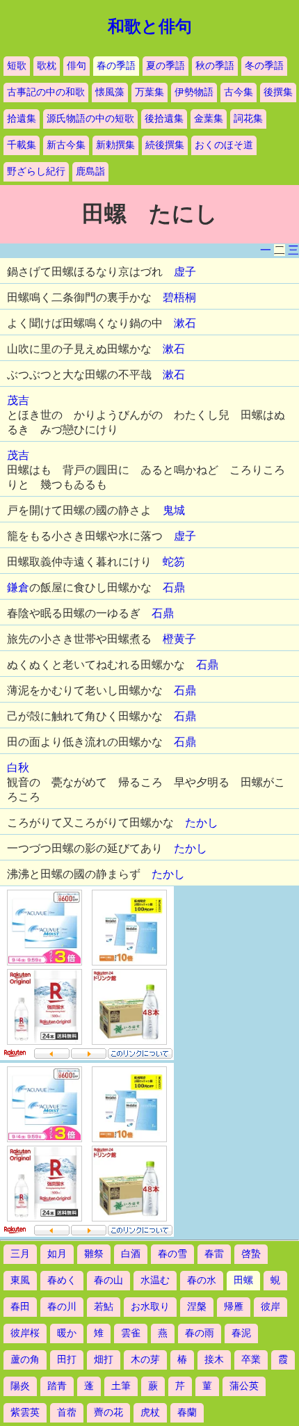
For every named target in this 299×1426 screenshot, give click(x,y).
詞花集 (248, 118)
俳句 (76, 66)
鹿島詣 (90, 171)
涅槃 (197, 1306)
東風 (20, 1280)
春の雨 (199, 1333)
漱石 (185, 323)
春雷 (214, 1254)
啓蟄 (251, 1254)
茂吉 (18, 400)
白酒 (130, 1254)
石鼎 (174, 587)
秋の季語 (214, 66)
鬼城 (174, 510)
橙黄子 (179, 639)
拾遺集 (21, 118)
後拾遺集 (164, 118)
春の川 (61, 1306)
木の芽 (145, 1359)
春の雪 (172, 1254)
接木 (214, 1359)
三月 (20, 1254)
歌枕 (46, 66)
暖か (66, 1333)
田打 (66, 1359)
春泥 (241, 1333)
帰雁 (233, 1306)
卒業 (251, 1359)
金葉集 (208, 118)
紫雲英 (25, 1412)
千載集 (21, 145)
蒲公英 (244, 1386)
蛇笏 (174, 562)
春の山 (108, 1280)
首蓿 (66, 1412)
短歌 (16, 66)
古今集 (238, 92)
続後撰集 (164, 145)
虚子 (185, 272)
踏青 (57, 1386)
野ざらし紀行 (36, 171)
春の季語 (116, 66)
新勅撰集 (115, 145)
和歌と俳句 (150, 26)
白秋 (18, 768)
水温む (155, 1280)
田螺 (243, 1280)
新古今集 (66, 145)
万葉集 (149, 92)
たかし (201, 822)
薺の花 (108, 1412)
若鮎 (103, 1306)
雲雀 (130, 1333)
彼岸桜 (25, 1333)
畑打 (103, 1359)
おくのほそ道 (224, 145)
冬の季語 (264, 66)
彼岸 (270, 1306)
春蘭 (187, 1412)
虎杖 (150, 1412)
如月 (57, 1254)
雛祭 (94, 1254)
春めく (61, 1280)
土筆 (121, 1386)
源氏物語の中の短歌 (90, 118)
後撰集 (278, 92)
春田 (20, 1306)
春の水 (201, 1280)
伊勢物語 (194, 92)
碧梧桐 (179, 297)
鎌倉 (18, 587)
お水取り (150, 1306)
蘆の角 (25, 1359)
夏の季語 (165, 66)
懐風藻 (109, 92)
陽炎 (20, 1386)
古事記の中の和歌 (46, 92)
